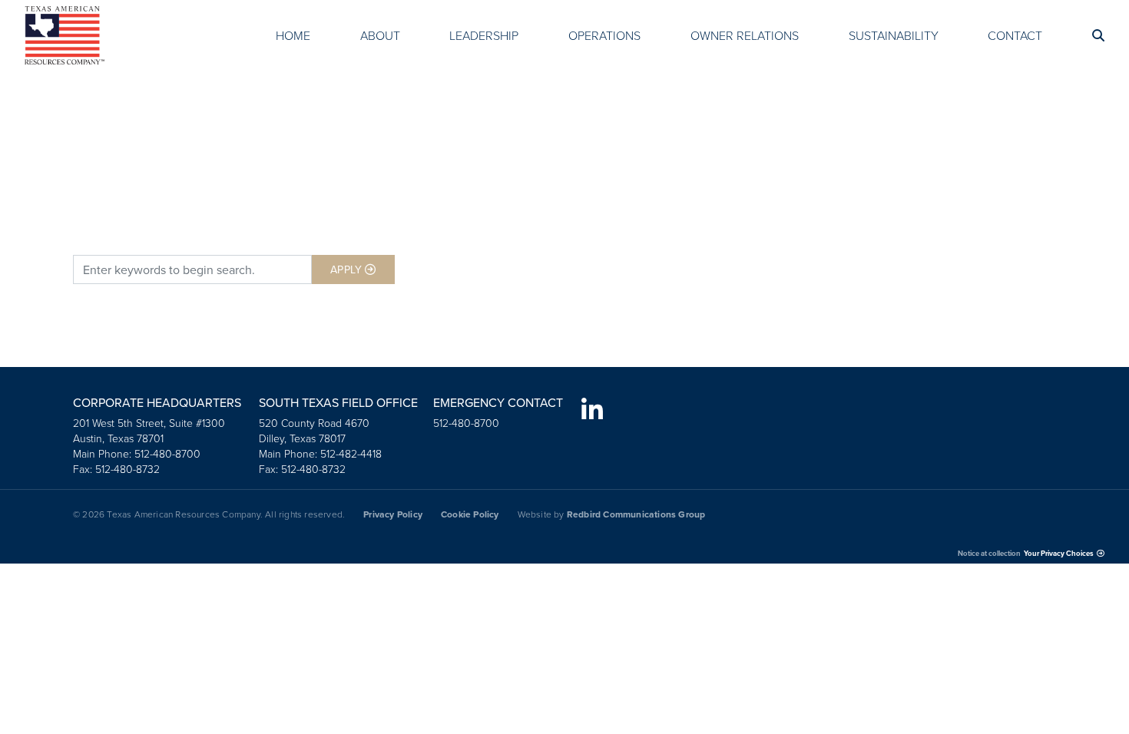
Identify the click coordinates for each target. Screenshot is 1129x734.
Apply (346, 269)
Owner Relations (744, 35)
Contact (1015, 35)
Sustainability (894, 35)
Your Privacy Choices (1059, 553)
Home (293, 35)
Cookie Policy (470, 514)
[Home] (64, 35)
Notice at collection (989, 553)
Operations (604, 35)
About (380, 35)
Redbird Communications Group (636, 514)
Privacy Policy (392, 514)
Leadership (483, 35)
